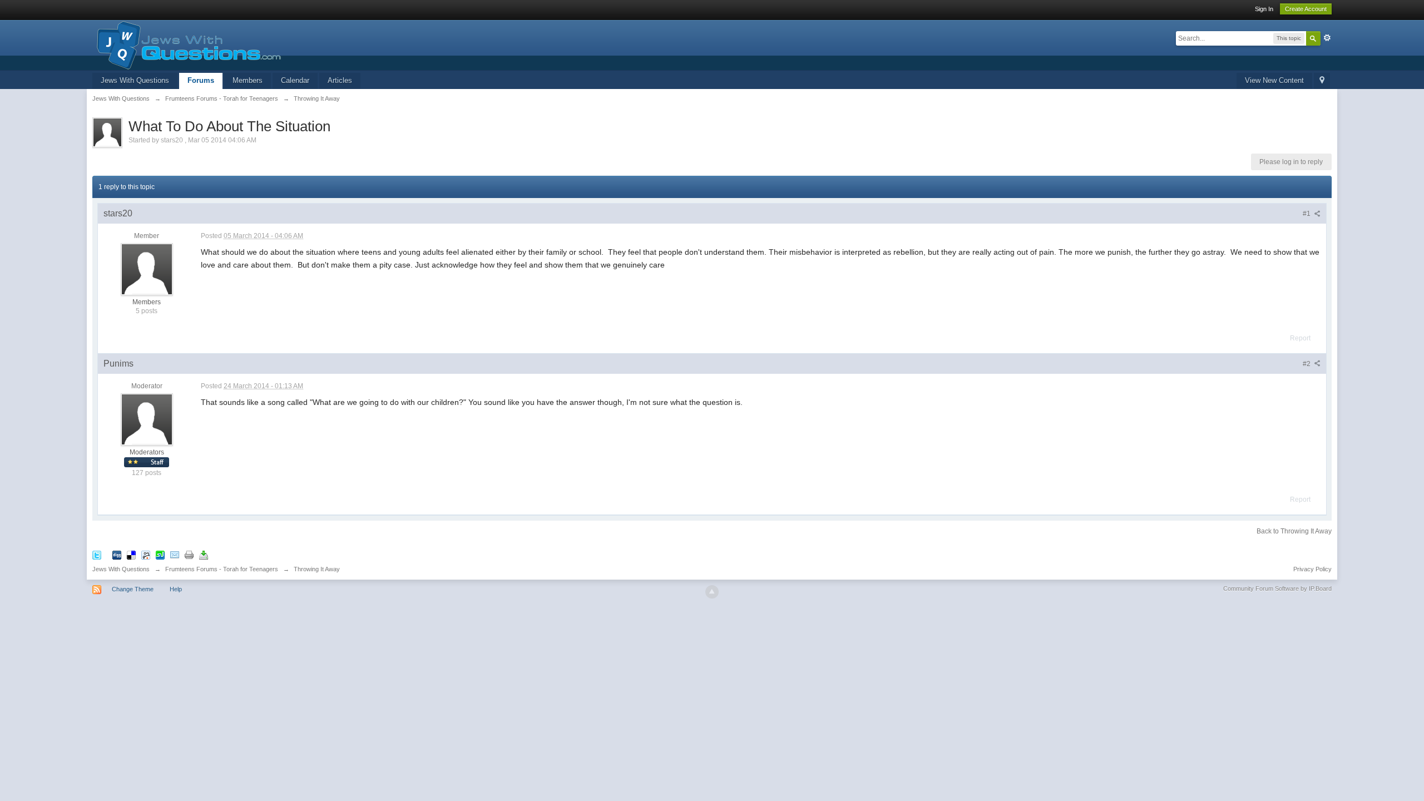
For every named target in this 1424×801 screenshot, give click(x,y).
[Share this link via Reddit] (145, 555)
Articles (340, 80)
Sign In (1264, 9)
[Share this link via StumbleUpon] (160, 555)
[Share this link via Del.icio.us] (131, 555)
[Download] (203, 555)
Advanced (1327, 37)
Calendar (295, 80)
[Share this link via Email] (174, 555)
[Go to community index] (186, 44)
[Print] (189, 555)
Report (1300, 338)
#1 (1307, 213)
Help (176, 589)
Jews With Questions (135, 80)
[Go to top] (712, 592)
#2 (1307, 364)
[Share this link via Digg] (116, 555)
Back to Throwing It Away (1294, 531)
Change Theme (133, 589)
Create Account (1306, 9)
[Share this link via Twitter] (96, 555)
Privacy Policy (1312, 569)
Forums (200, 80)
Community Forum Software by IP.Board (1277, 588)
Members (248, 80)
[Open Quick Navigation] (1322, 81)
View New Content (1274, 80)
